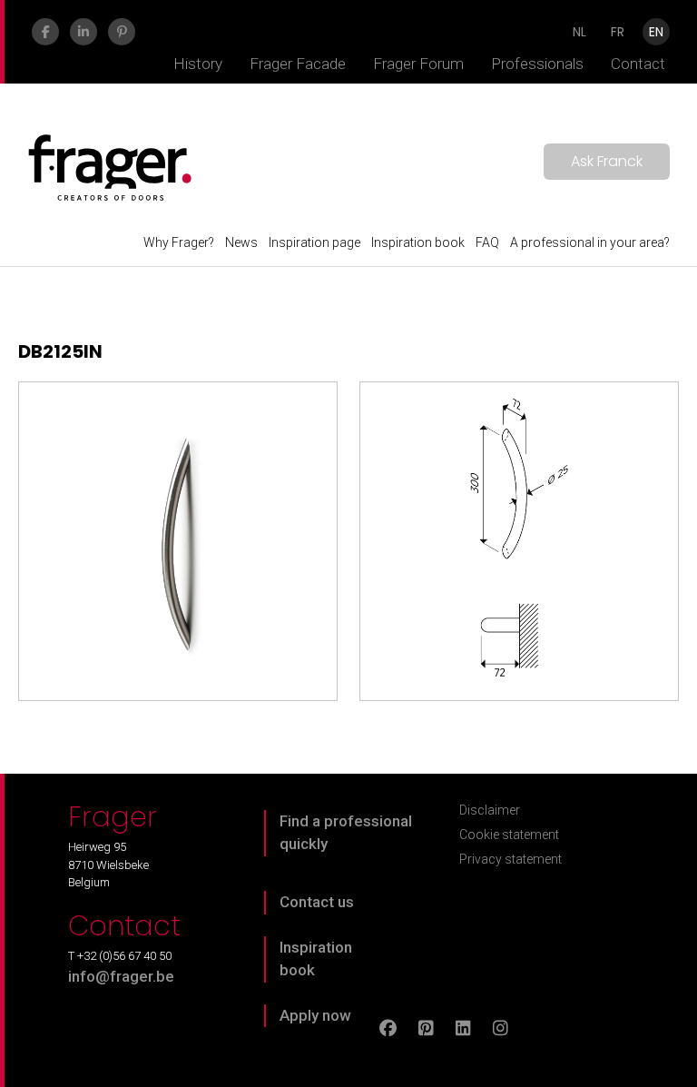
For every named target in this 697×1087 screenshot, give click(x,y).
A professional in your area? (590, 242)
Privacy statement (510, 859)
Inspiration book (418, 242)
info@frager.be (121, 976)
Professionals (537, 63)
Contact (638, 63)
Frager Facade (298, 63)
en (656, 32)
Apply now (315, 1015)
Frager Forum (418, 63)
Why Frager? (178, 242)
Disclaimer (489, 810)
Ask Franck (607, 161)
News (241, 242)
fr (617, 32)
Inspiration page (314, 242)
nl (579, 32)
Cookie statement (509, 834)
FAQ (487, 242)
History (197, 63)
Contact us (317, 902)
